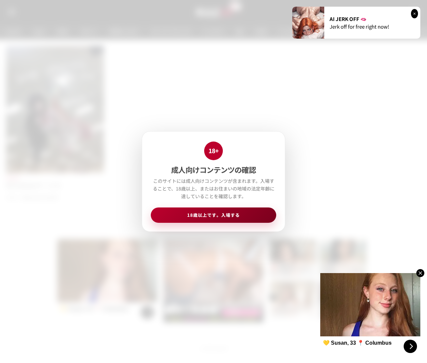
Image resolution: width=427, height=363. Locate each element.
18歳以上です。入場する (213, 215)
